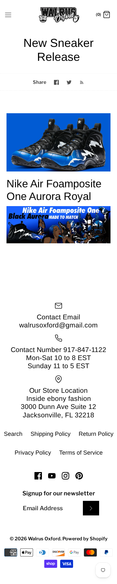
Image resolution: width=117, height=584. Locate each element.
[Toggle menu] (8, 14)
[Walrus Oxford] (59, 15)
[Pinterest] (79, 475)
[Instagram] (65, 475)
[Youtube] (52, 475)
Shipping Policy (51, 434)
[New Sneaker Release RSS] (78, 82)
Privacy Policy (33, 452)
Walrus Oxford (44, 539)
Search (13, 434)
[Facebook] (38, 475)
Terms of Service (81, 452)
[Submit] (91, 508)
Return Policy (96, 434)
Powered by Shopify (85, 539)
